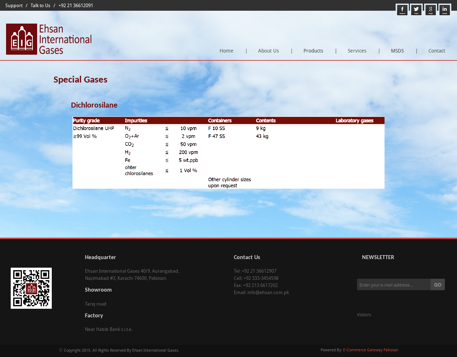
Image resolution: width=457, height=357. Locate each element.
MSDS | (402, 54)
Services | (364, 51)
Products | (318, 54)
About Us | (275, 51)
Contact (436, 51)
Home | (234, 51)
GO (437, 284)
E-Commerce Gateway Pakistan (370, 350)
